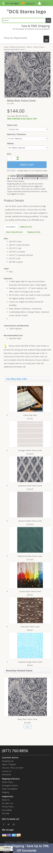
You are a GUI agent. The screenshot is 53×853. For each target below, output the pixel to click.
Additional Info (26, 227)
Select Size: (12, 125)
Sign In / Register (9, 764)
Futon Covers (39, 47)
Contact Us (6, 771)
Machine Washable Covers (14, 49)
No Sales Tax (7, 803)
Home (6, 47)
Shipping (5, 792)
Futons (29, 47)
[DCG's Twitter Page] (8, 824)
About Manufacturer (14, 232)
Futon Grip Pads (30, 415)
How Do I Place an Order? (13, 768)
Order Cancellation (9, 789)
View (27, 727)
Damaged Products (10, 785)
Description (10, 227)
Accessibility (7, 810)
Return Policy (7, 782)
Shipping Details (33, 232)
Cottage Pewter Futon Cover (30, 450)
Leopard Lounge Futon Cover (30, 662)
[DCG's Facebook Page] (4, 824)
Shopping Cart (8, 761)
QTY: (9, 154)
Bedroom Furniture (17, 47)
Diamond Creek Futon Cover (30, 485)
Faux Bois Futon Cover (30, 626)
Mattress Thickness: (16, 134)
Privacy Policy (7, 806)
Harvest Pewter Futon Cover (30, 521)
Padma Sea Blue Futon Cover (30, 556)
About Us (6, 800)
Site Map (5, 813)
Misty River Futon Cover (27, 719)
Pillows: (10, 143)
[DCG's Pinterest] (13, 824)
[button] (26, 848)
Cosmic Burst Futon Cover (30, 591)
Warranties (6, 774)
